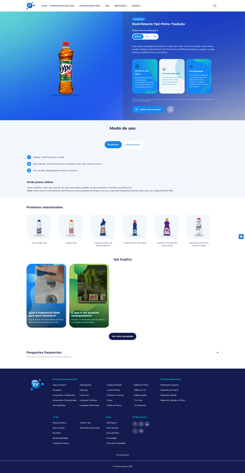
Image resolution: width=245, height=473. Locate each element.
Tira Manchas (140, 405)
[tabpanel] (122, 173)
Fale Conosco (112, 427)
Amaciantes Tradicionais (64, 395)
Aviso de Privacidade (115, 443)
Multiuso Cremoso (115, 395)
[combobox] (122, 455)
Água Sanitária (59, 385)
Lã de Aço (84, 395)
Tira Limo (138, 400)
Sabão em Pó (140, 390)
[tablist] (124, 145)
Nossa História (59, 422)
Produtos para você (89, 5)
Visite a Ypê (85, 422)
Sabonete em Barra (169, 390)
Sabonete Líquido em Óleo (172, 400)
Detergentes (85, 385)
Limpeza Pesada (114, 385)
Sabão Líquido (140, 395)
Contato (136, 5)
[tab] (113, 144)
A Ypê (56, 417)
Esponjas (84, 390)
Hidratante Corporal (169, 385)
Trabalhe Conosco (61, 443)
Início (44, 5)
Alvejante (57, 390)
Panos (109, 400)
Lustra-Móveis (113, 390)
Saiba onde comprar (150, 109)
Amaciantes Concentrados (65, 400)
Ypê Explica (120, 5)
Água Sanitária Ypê (163, 190)
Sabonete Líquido (168, 395)
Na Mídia (57, 433)
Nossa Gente (59, 427)
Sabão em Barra (114, 405)
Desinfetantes (59, 405)
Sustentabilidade (60, 438)
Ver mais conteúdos (122, 336)
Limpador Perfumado (89, 405)
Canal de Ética (112, 433)
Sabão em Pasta (141, 385)
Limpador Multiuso (88, 400)
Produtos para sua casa (62, 5)
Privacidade (111, 438)
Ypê (107, 5)
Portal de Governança (90, 427)
